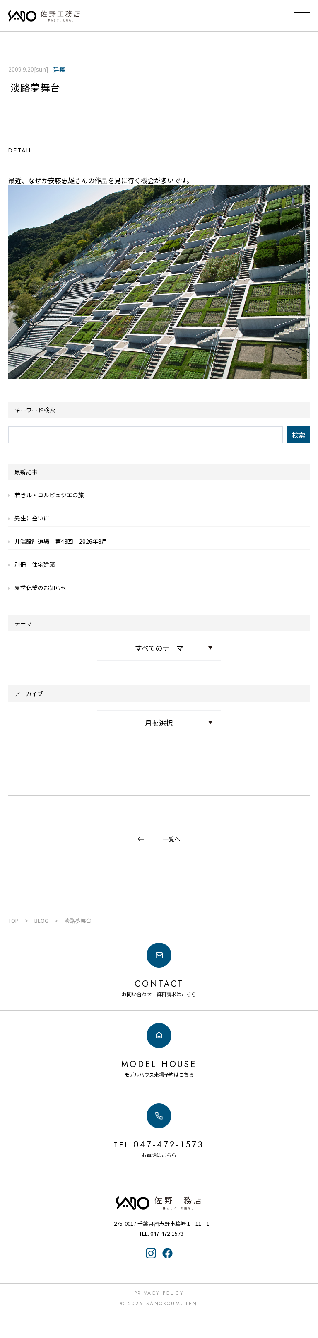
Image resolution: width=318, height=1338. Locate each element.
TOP (13, 920)
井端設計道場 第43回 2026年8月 (60, 541)
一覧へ (171, 839)
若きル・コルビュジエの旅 (49, 495)
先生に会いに (31, 518)
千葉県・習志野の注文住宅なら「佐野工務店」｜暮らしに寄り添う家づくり (44, 16)
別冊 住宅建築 (34, 564)
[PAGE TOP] (307, 1299)
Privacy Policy (159, 1293)
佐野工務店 (159, 1203)
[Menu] (302, 16)
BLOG (41, 920)
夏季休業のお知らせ (40, 587)
